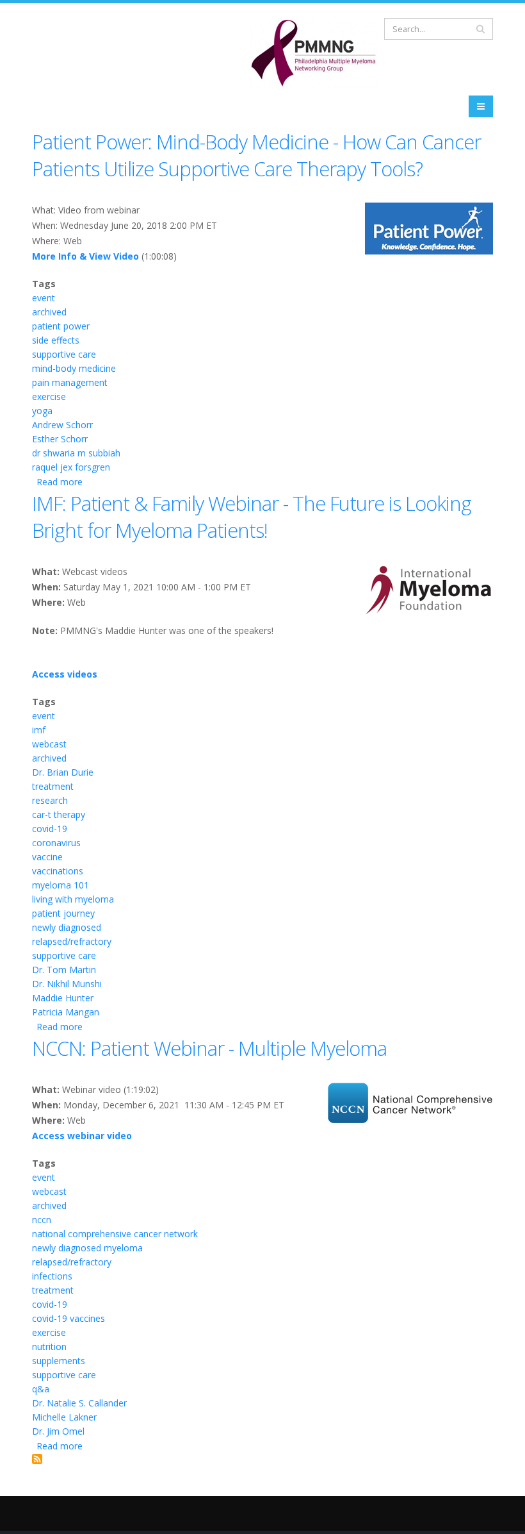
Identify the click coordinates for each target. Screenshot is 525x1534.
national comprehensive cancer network (115, 1234)
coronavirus (56, 843)
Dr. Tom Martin (64, 969)
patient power (61, 326)
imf (38, 730)
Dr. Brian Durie (62, 772)
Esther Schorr (60, 439)
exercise (49, 396)
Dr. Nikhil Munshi (67, 984)
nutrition (49, 1346)
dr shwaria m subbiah (76, 453)
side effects (55, 340)
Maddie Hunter (62, 998)
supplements (58, 1361)
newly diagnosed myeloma (87, 1248)
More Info (54, 256)
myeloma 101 (60, 885)
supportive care (64, 354)
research (50, 800)
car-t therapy (58, 814)
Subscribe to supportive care (37, 1459)
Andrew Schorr (62, 425)
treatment (53, 786)
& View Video (108, 256)
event (43, 298)
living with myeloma (73, 899)
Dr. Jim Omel (58, 1431)
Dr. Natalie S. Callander (79, 1403)
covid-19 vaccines (68, 1318)
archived (49, 312)
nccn (41, 1219)
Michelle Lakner (64, 1417)
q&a (40, 1389)
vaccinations (57, 871)
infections (52, 1276)
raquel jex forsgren (71, 467)
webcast (49, 744)
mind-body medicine (74, 368)
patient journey (63, 913)
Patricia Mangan (65, 1012)
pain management (70, 382)
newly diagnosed (66, 927)
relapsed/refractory (71, 941)
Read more (59, 482)
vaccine (47, 857)
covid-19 (49, 828)
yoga (42, 410)
